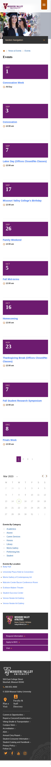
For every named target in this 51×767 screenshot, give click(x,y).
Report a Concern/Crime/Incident (16, 718)
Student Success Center (13, 593)
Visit (8, 648)
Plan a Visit (6, 705)
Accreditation (8, 728)
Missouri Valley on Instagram (24, 753)
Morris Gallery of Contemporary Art (17, 577)
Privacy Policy (9, 746)
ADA (5, 732)
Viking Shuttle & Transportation (16, 722)
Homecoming (10, 318)
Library (9, 544)
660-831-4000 (11, 687)
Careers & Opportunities (13, 715)
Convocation (10, 122)
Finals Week (10, 440)
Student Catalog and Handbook (16, 742)
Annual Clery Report (11, 735)
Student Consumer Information (15, 739)
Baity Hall (7, 567)
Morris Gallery (12, 548)
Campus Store (9, 725)
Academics (11, 529)
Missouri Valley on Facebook (12, 753)
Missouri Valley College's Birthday (22, 200)
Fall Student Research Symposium (22, 400)
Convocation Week (13, 82)
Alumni (10, 533)
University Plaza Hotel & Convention (18, 572)
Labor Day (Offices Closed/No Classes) (25, 161)
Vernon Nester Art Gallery (13, 598)
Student (10, 556)
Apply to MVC (12, 642)
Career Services (13, 537)
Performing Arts (13, 552)
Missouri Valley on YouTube (18, 753)
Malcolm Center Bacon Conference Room (20, 582)
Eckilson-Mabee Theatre (13, 588)
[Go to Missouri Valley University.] (4, 51)
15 (19, 501)
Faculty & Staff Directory (18, 703)
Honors (10, 540)
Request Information (14, 636)
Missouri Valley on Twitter (5, 753)
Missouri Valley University (13, 6)
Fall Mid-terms (11, 279)
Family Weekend (12, 240)
